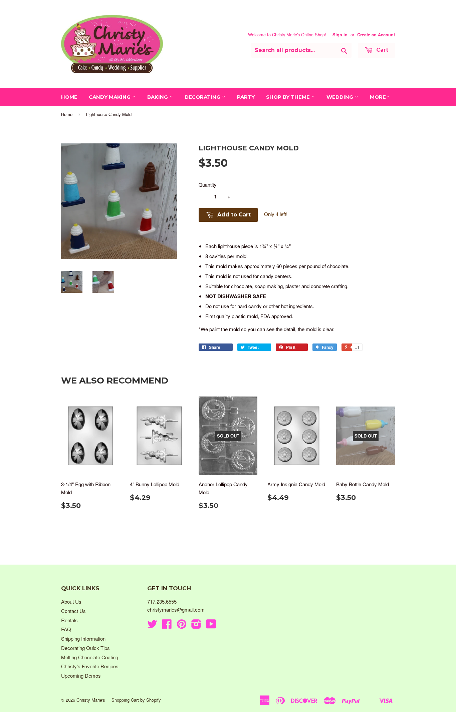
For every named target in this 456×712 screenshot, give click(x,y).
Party (246, 97)
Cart (381, 50)
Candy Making (110, 97)
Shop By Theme (288, 97)
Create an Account (376, 35)
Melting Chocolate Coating (89, 657)
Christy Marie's (90, 700)
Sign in (340, 35)
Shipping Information (83, 638)
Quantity (207, 184)
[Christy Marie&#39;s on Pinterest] (182, 625)
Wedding (340, 97)
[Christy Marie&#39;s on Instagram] (196, 625)
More (378, 97)
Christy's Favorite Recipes (90, 666)
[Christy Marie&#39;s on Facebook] (167, 625)
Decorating (203, 97)
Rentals (69, 620)
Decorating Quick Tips (85, 647)
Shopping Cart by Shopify (136, 700)
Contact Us (73, 610)
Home (69, 97)
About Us (71, 601)
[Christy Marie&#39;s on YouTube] (211, 625)
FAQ (66, 629)
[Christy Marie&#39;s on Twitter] (152, 625)
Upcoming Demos (81, 675)
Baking (158, 97)
